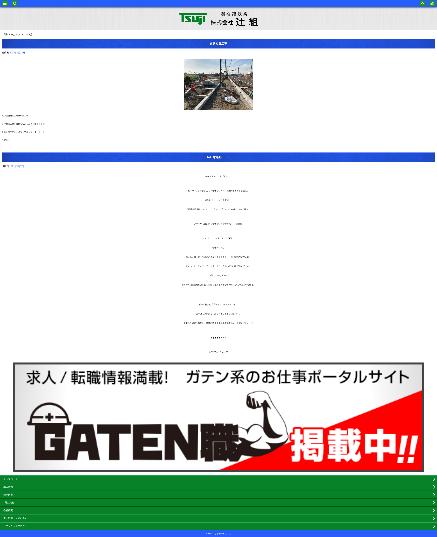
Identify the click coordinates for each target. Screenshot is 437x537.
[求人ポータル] (218, 470)
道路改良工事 (218, 43)
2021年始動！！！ (218, 157)
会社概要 (8, 510)
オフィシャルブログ (14, 526)
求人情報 (8, 487)
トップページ (10, 479)
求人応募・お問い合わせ (16, 518)
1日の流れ (8, 502)
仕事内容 (8, 494)
